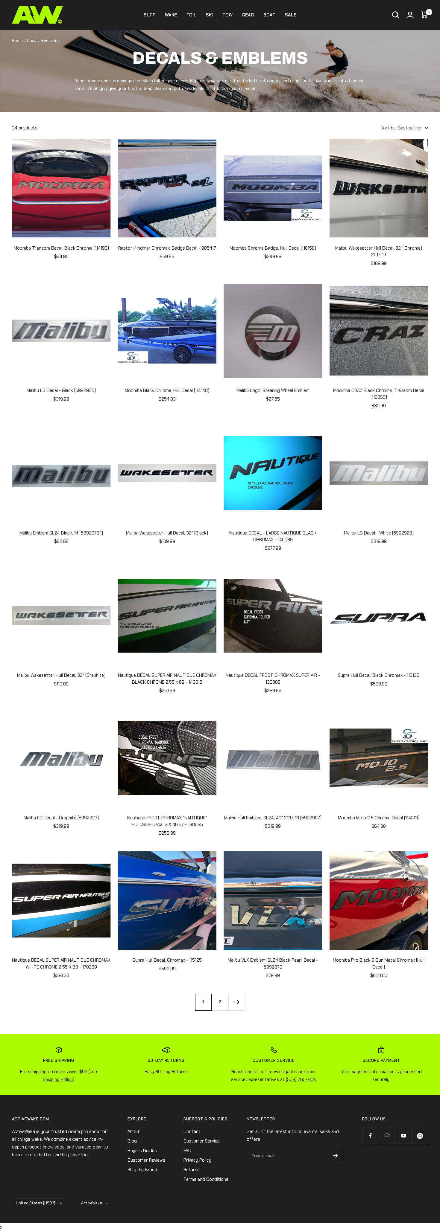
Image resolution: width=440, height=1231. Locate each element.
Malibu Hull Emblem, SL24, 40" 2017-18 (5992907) (272, 818)
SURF (149, 15)
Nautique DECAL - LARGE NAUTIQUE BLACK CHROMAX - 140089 (272, 536)
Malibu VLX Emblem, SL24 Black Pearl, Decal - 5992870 (273, 963)
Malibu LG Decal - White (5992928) (379, 533)
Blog (132, 1141)
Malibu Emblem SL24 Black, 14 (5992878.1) (61, 533)
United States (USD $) (36, 1203)
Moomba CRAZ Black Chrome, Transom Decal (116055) (378, 393)
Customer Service (201, 1141)
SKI (209, 15)
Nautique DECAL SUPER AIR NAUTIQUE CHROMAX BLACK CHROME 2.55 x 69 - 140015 (167, 678)
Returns (191, 1170)
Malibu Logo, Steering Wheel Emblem (272, 390)
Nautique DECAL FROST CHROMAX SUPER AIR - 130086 (273, 678)
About (134, 1131)
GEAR (248, 15)
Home (17, 40)
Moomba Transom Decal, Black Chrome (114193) (61, 248)
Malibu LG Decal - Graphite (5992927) (61, 818)
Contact (192, 1131)
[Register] (335, 1156)
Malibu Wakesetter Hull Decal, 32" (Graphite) (61, 675)
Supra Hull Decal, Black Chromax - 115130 (378, 675)
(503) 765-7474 (301, 1079)
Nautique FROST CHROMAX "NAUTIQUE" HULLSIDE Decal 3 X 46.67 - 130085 (167, 821)
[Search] (395, 15)
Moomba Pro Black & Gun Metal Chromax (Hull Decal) (378, 963)
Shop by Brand (142, 1170)
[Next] (236, 1002)
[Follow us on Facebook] (370, 1136)
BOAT (269, 15)
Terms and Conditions (205, 1179)
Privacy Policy (197, 1160)
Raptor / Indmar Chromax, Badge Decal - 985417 (167, 248)
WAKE (171, 15)
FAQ (187, 1151)
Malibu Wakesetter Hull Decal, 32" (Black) (167, 533)
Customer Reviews (146, 1160)
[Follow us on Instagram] (387, 1136)
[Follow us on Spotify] (420, 1136)
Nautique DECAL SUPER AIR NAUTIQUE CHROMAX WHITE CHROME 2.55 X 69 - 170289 (61, 963)
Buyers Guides (142, 1151)
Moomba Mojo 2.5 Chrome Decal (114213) (378, 818)
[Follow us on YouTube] (403, 1136)
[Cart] (424, 15)
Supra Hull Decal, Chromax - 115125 (167, 960)
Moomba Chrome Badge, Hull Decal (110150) (273, 248)
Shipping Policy (58, 1079)
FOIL (191, 15)
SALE (290, 15)
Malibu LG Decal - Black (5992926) (61, 390)
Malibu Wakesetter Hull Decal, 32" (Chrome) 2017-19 (378, 251)
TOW (227, 15)
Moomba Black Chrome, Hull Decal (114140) (167, 390)
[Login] (410, 15)
